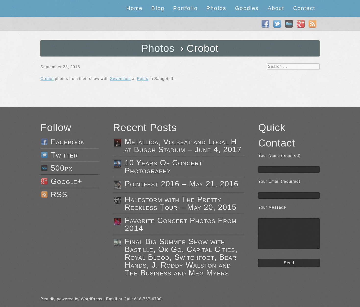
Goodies (247, 8)
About (276, 8)
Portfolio (185, 8)
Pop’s (142, 79)
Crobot (47, 79)
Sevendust (120, 79)
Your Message (272, 207)
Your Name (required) (279, 155)
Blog (157, 8)
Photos (216, 8)
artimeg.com (59, 8)
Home (134, 8)
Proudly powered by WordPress (71, 299)
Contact (304, 8)
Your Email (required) (279, 181)
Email (111, 299)
